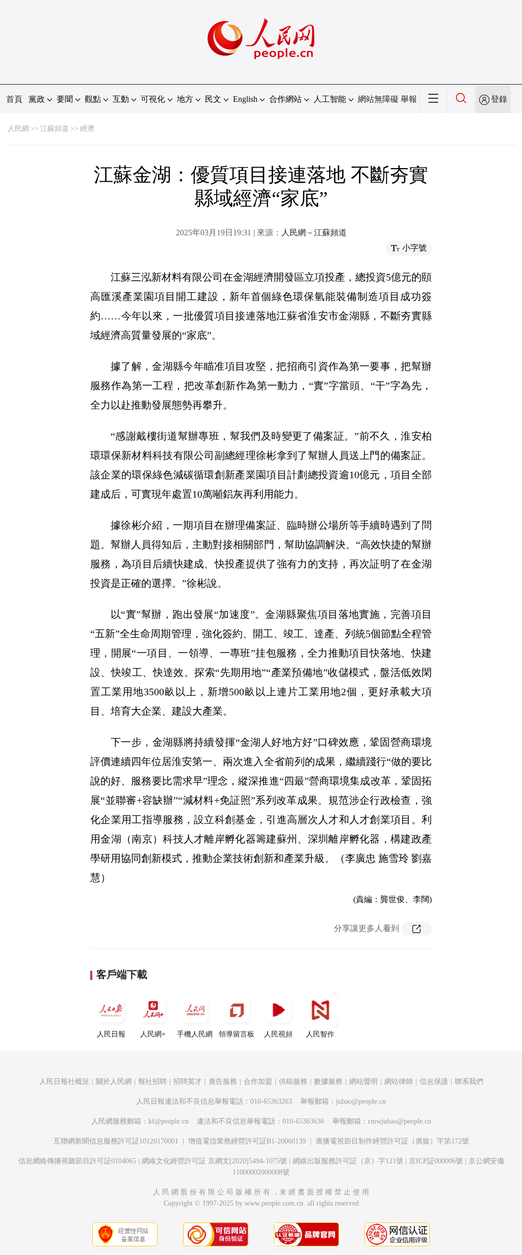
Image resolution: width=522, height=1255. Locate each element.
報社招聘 (152, 1081)
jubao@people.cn (361, 1101)
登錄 (499, 99)
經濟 (87, 128)
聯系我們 (469, 1081)
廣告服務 (222, 1081)
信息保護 (434, 1081)
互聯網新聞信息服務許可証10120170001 (116, 1141)
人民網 (18, 128)
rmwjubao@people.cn (399, 1121)
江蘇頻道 (54, 128)
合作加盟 (258, 1081)
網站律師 (398, 1081)
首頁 (14, 99)
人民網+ (153, 1034)
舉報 (409, 99)
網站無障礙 (378, 99)
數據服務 (328, 1081)
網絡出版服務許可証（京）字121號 (348, 1161)
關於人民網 (114, 1081)
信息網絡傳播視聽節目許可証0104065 (77, 1161)
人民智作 (320, 1034)
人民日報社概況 (64, 1081)
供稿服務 (293, 1081)
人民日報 (111, 1034)
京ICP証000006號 (436, 1161)
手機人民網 (195, 1034)
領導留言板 (236, 1034)
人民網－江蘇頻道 (314, 232)
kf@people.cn (168, 1121)
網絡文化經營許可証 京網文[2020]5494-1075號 (214, 1161)
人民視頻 (278, 1034)
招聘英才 (187, 1081)
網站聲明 (363, 1081)
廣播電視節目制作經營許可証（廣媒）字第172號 (392, 1141)
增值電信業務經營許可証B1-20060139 (247, 1141)
